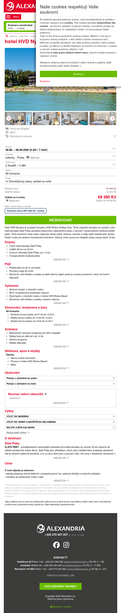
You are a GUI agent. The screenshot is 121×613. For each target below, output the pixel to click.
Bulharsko (14, 36)
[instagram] (66, 545)
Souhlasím (78, 73)
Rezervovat (60, 220)
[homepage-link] (6, 35)
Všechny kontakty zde (60, 575)
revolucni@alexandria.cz (79, 568)
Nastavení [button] (45, 81)
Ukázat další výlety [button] (16, 432)
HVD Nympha (35, 36)
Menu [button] (16, 16)
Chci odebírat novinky (60, 586)
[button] (8, 118)
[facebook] (56, 545)
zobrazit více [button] (60, 259)
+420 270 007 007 (56, 534)
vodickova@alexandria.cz (76, 561)
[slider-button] (18, 118)
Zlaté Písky (24, 36)
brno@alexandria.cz (72, 565)
